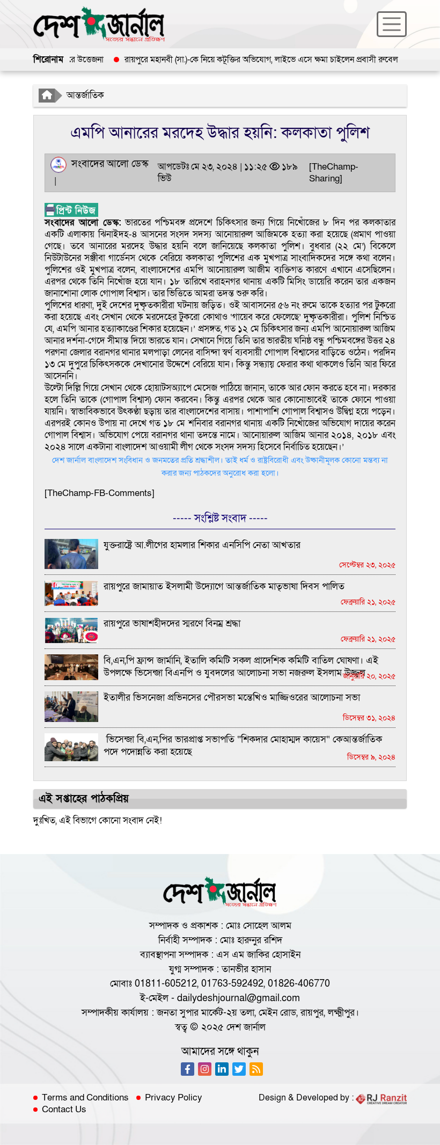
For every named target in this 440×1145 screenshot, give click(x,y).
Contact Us (64, 1109)
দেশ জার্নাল (246, 1027)
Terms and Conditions (85, 1097)
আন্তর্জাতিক (85, 95)
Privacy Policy (173, 1097)
